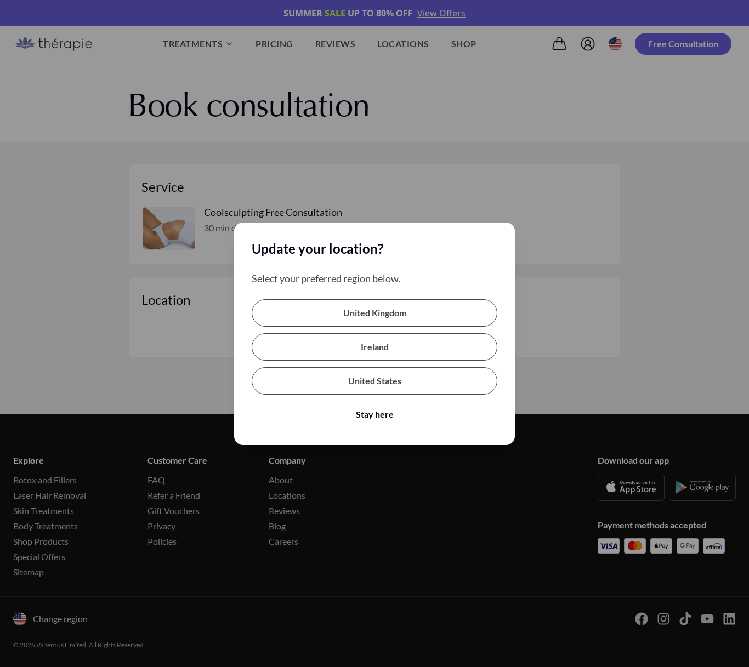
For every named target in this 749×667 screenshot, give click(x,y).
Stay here (375, 414)
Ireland (375, 346)
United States (374, 380)
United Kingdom (374, 312)
